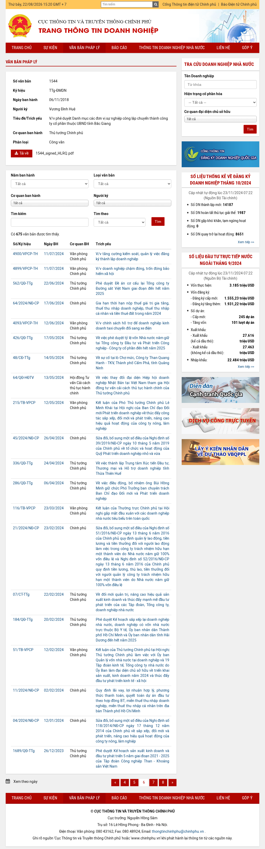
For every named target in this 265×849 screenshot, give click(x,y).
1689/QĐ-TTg (24, 751)
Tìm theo (101, 214)
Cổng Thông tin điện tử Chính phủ (189, 4)
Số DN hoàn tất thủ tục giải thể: (218, 212)
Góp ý (247, 47)
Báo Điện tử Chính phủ (239, 4)
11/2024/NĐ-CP (26, 690)
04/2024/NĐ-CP (26, 720)
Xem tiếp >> (246, 242)
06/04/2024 (54, 483)
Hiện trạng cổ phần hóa (203, 94)
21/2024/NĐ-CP (26, 528)
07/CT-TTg (21, 594)
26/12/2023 (54, 751)
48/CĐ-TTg (21, 358)
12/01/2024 (54, 720)
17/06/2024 (54, 303)
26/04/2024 (54, 438)
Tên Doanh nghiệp (199, 76)
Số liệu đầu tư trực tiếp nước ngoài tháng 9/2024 (220, 260)
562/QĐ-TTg (23, 283)
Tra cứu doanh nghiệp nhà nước (219, 64)
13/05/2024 (54, 378)
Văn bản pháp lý (84, 47)
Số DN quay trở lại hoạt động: (217, 234)
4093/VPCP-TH (25, 323)
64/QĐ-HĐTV (23, 378)
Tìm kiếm (18, 214)
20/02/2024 (54, 619)
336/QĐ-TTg (23, 463)
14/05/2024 (54, 358)
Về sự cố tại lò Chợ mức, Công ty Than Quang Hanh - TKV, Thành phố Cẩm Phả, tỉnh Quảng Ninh (132, 363)
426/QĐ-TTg (23, 338)
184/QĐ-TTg (23, 619)
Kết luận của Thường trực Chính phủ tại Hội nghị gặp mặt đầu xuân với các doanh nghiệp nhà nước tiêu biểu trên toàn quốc (132, 513)
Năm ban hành (23, 175)
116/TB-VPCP (24, 508)
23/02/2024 (54, 528)
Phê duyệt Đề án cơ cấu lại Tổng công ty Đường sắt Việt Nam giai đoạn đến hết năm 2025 (132, 288)
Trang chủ (22, 47)
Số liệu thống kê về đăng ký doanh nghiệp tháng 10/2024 (220, 180)
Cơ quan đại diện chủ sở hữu (207, 112)
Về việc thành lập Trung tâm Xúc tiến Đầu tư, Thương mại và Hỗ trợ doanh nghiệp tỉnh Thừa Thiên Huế (132, 468)
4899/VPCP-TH (25, 268)
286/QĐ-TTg (23, 483)
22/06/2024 (54, 283)
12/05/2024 (54, 403)
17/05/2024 (54, 338)
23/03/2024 (54, 508)
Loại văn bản (104, 175)
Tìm (158, 221)
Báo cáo (119, 47)
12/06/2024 (54, 323)
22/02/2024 (54, 594)
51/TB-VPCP (23, 650)
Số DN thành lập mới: (212, 204)
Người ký (101, 196)
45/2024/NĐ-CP (26, 438)
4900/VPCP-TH (25, 254)
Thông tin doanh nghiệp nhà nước (172, 47)
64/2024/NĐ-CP (26, 303)
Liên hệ (223, 47)
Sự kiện (50, 47)
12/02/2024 (54, 650)
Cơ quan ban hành (25, 196)
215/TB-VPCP (24, 403)
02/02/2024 (54, 690)
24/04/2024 (54, 463)
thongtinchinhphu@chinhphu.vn (178, 831)
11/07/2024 (54, 254)
